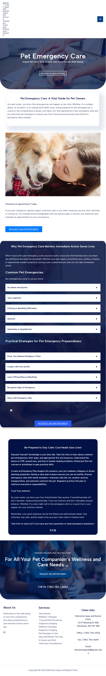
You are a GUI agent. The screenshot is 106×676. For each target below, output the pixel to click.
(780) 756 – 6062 (57, 586)
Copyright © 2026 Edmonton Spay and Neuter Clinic (53, 670)
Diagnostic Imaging (48, 623)
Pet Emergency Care (48, 633)
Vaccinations (45, 613)
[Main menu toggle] (100, 19)
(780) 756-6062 (92, 633)
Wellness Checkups (48, 617)
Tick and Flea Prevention (50, 620)
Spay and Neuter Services (51, 636)
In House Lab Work (47, 640)
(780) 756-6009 (90, 640)
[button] (53, 574)
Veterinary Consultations (50, 643)
